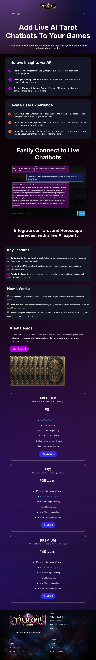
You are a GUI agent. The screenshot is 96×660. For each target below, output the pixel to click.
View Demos (18, 349)
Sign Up (47, 525)
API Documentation (17, 651)
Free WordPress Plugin (49, 420)
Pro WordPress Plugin (49, 496)
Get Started (47, 454)
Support (53, 640)
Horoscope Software (58, 624)
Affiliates (53, 628)
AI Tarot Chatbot (56, 617)
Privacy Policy (55, 647)
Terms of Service (56, 651)
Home (52, 613)
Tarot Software (56, 621)
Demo (12, 643)
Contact (53, 643)
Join (11, 640)
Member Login (15, 647)
